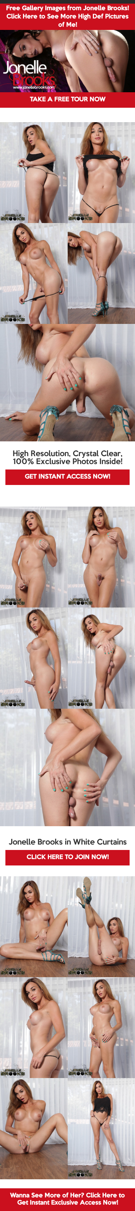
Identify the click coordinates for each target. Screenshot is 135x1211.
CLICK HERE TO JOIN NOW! (68, 857)
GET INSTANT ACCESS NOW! (67, 477)
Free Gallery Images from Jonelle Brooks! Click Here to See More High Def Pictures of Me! (67, 17)
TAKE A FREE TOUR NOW (67, 99)
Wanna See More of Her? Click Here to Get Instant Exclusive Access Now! (67, 1199)
